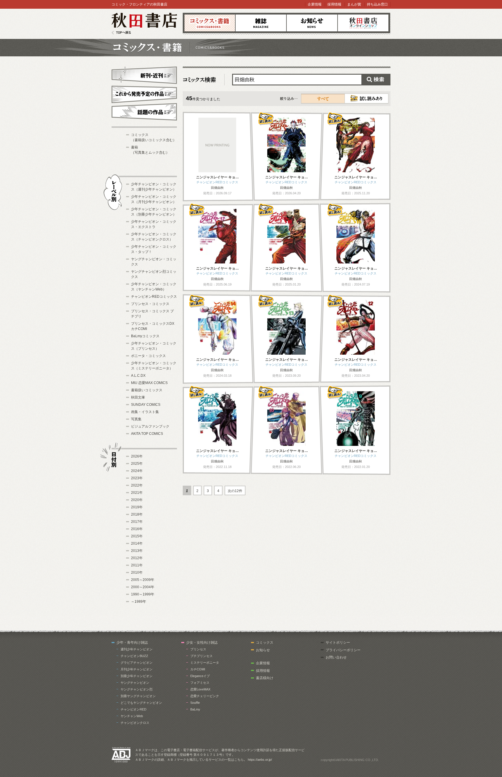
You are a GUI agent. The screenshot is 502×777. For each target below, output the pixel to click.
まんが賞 (354, 4)
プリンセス (198, 649)
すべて (323, 98)
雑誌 (261, 23)
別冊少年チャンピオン (137, 676)
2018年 (137, 514)
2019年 (137, 507)
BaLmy (195, 709)
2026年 (137, 456)
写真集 (136, 419)
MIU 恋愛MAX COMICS (149, 383)
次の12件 (235, 491)
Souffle (195, 702)
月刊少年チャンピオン (137, 669)
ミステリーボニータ (204, 662)
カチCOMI (197, 669)
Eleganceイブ (200, 676)
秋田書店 (144, 24)
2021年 (137, 493)
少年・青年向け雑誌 (132, 642)
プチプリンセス (201, 656)
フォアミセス (199, 682)
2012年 (137, 558)
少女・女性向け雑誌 (202, 642)
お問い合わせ (336, 657)
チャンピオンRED (133, 709)
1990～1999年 (142, 594)
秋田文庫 (138, 397)
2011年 (137, 565)
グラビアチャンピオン (137, 662)
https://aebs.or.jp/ (260, 759)
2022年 (137, 485)
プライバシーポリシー (343, 650)
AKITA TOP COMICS (147, 434)
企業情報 (315, 4)
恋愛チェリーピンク (204, 696)
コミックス (209, 23)
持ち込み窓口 (377, 4)
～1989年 (138, 602)
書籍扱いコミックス (146, 390)
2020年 (137, 500)
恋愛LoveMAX (200, 689)
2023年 (137, 478)
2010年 (137, 572)
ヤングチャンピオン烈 (137, 689)
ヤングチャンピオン (135, 682)
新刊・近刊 (144, 74)
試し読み (366, 98)
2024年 (137, 471)
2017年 (137, 522)
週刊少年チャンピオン (137, 649)
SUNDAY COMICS (145, 405)
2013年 (137, 551)
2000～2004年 (142, 587)
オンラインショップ (363, 23)
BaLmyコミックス (145, 336)
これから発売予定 (144, 93)
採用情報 (334, 4)
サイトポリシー (338, 642)
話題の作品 (144, 112)
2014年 (137, 543)
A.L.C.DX (138, 376)
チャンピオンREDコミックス (154, 297)
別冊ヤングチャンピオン (138, 696)
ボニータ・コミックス (148, 356)
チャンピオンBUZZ (134, 656)
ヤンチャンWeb (132, 716)
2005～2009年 (142, 580)
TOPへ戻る (121, 33)
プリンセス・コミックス (150, 304)
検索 (375, 79)
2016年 (137, 529)
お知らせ (312, 23)
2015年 (137, 536)
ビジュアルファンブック (150, 426)
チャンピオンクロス (135, 722)
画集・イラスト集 (145, 412)
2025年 (137, 464)
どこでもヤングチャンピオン (141, 702)
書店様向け (264, 678)
